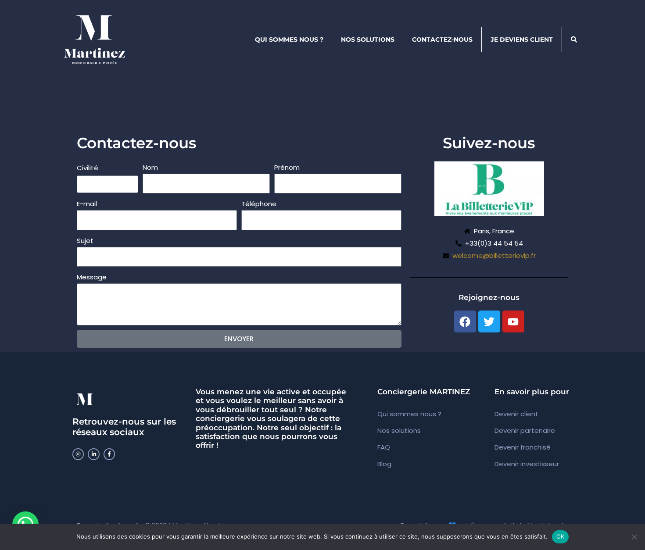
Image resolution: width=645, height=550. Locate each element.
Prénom (287, 167)
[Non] (634, 536)
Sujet (85, 240)
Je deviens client (522, 39)
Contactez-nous (442, 39)
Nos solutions (367, 39)
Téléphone (258, 203)
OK (560, 536)
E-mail (87, 203)
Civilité (87, 167)
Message (92, 277)
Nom (150, 167)
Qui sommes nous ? (289, 39)
